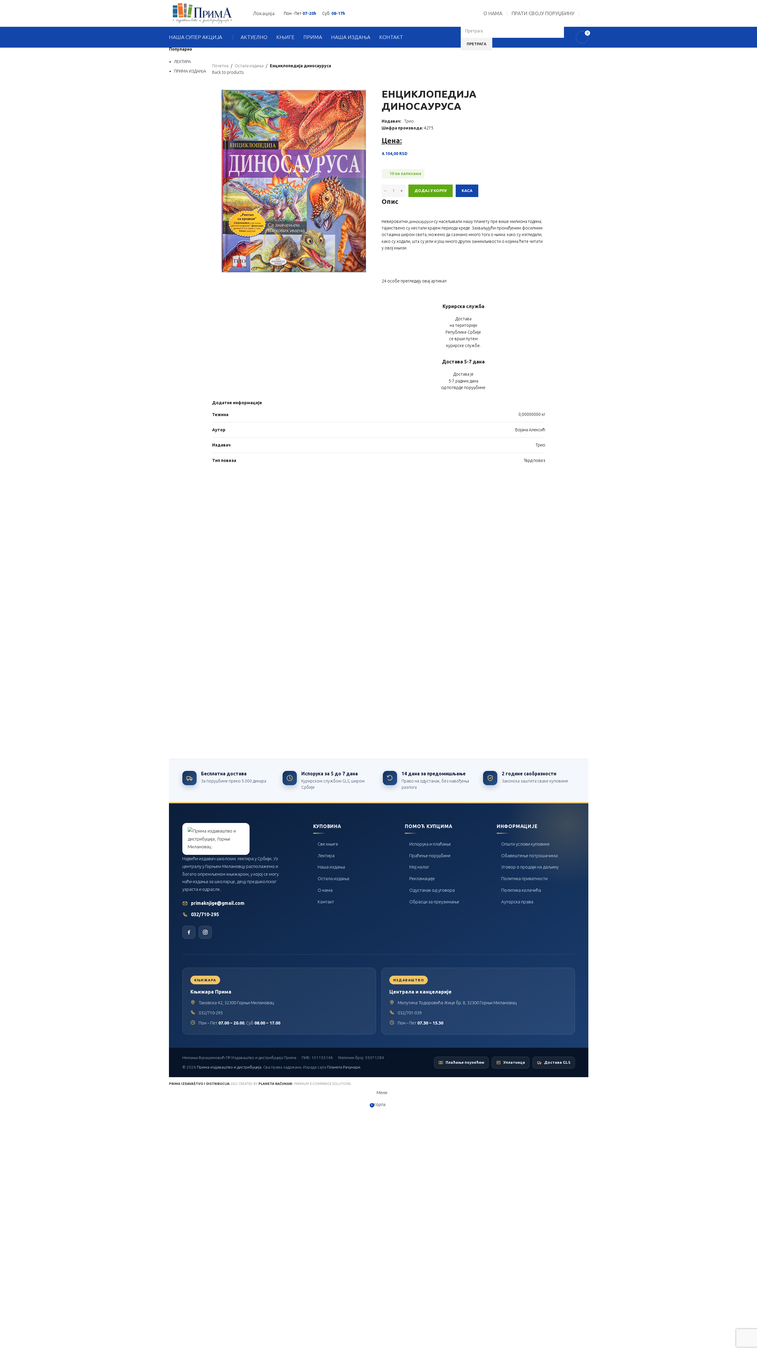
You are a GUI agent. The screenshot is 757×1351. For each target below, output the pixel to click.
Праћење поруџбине (430, 855)
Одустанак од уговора (432, 890)
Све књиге (328, 843)
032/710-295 (205, 914)
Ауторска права (517, 901)
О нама (325, 890)
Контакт (326, 901)
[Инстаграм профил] (205, 932)
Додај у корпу (430, 190)
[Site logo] (202, 13)
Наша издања (331, 866)
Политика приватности (524, 878)
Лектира (326, 855)
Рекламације (422, 878)
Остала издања (333, 878)
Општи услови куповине (525, 843)
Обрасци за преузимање (434, 901)
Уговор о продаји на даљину (530, 866)
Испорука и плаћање (430, 843)
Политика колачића (521, 890)
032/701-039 (410, 1012)
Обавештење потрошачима (529, 855)
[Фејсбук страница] (188, 932)
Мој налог (419, 866)
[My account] (586, 13)
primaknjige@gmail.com (218, 903)
